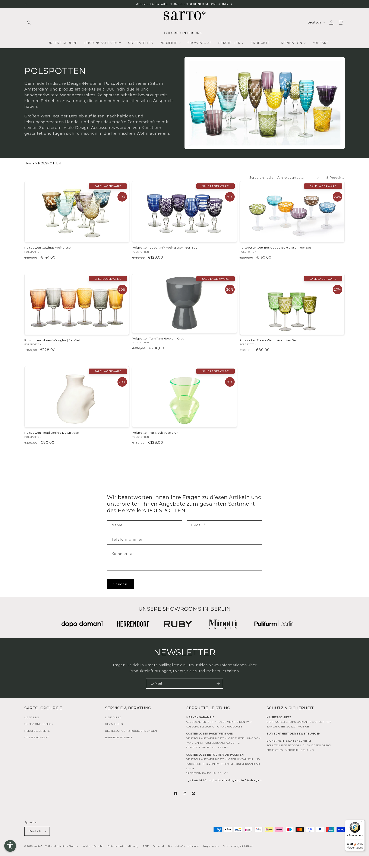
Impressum (211, 846)
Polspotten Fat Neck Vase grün (155, 432)
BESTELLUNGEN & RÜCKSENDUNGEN (131, 730)
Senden (120, 584)
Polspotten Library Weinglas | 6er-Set (52, 340)
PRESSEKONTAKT (36, 737)
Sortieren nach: (261, 178)
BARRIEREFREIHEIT (118, 737)
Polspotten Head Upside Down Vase (51, 432)
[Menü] (362, 822)
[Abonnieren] (218, 684)
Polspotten (115, 83)
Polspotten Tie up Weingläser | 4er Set (268, 340)
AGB (146, 846)
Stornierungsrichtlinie (238, 846)
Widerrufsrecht (93, 846)
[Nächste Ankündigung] (343, 4)
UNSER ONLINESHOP (39, 724)
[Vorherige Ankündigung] (26, 4)
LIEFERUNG (113, 717)
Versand (158, 846)
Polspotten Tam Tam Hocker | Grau (158, 338)
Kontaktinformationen (183, 846)
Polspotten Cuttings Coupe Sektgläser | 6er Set (275, 247)
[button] (29, 22)
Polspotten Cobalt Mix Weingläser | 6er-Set (164, 247)
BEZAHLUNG (114, 724)
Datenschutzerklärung (123, 846)
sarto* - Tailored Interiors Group (56, 846)
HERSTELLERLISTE (37, 730)
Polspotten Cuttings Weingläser (48, 247)
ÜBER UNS (31, 717)
